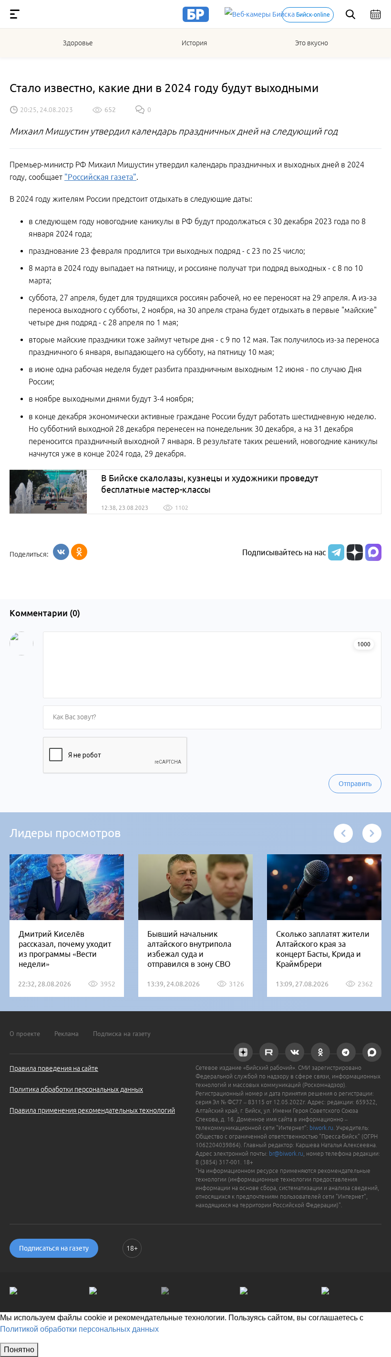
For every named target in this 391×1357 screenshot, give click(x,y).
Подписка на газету (122, 1033)
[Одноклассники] (79, 552)
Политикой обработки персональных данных (79, 1329)
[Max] (373, 552)
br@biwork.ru (286, 1153)
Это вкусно (311, 43)
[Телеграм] (335, 552)
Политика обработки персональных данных (76, 1089)
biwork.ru (321, 1128)
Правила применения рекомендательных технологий (92, 1110)
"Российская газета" (100, 177)
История (194, 43)
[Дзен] (353, 552)
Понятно (19, 1350)
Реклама (66, 1033)
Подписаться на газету (54, 1248)
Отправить (355, 783)
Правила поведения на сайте (54, 1068)
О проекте (25, 1033)
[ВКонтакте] (61, 552)
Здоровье (78, 43)
